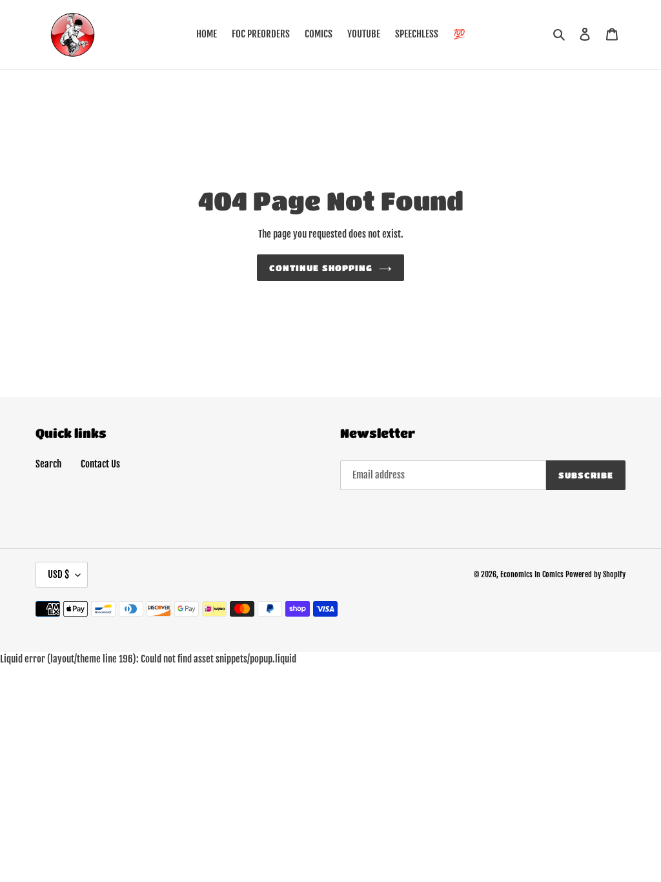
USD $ (58, 574)
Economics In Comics (532, 574)
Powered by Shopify (595, 574)
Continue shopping (320, 267)
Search (48, 464)
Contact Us (100, 464)
